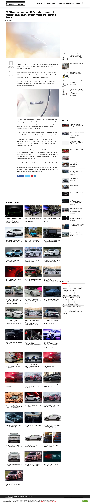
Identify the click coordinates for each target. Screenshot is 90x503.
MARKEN (78, 3)
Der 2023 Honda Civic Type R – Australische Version (51, 261)
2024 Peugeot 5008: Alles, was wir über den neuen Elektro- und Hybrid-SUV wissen (77, 226)
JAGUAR (71, 299)
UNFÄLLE (73, 311)
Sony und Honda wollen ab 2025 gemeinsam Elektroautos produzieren (13, 426)
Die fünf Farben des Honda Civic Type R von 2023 (51, 405)
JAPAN (75, 299)
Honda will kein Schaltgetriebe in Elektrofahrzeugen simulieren (33, 343)
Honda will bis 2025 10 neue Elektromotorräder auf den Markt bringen (32, 366)
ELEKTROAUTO (70, 3)
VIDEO (77, 311)
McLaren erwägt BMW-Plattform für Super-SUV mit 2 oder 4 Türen (77, 125)
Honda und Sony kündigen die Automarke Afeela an (51, 299)
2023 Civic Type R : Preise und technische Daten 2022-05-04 (13, 484)
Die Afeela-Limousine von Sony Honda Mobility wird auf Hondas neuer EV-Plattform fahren (33, 301)
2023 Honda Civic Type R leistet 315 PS (12, 385)
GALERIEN (65, 295)
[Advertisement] (38, 188)
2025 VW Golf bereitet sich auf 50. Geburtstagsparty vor (77, 217)
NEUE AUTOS (66, 304)
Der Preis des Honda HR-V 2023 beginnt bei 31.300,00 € (13, 446)
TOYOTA (65, 311)
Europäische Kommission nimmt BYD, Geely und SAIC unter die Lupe (76, 171)
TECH (77, 309)
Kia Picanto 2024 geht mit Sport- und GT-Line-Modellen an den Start (77, 234)
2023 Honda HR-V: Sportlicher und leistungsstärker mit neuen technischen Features (51, 426)
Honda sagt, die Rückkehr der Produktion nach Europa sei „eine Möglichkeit (33, 220)
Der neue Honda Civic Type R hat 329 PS (33, 405)
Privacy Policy (52, 501)
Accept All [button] (85, 500)
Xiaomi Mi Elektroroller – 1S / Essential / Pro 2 (76, 81)
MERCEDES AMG (78, 302)
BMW (70, 288)
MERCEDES (71, 302)
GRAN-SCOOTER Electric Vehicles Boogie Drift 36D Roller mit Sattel (76, 74)
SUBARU (69, 309)
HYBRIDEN (72, 297)
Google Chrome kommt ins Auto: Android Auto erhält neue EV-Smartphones (76, 201)
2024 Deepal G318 (74, 178)
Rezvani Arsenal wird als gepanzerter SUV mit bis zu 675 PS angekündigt (76, 143)
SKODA (64, 309)
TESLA (81, 309)
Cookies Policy (43, 501)
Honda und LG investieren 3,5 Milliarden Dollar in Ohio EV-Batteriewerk (13, 366)
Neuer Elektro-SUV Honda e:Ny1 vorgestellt (12, 261)
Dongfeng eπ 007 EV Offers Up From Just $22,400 (77, 163)
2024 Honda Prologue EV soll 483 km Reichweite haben (33, 240)
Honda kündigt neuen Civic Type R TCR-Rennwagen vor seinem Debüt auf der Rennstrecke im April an (32, 322)
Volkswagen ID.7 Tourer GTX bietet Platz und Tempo (76, 150)
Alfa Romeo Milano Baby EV (76, 157)
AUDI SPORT (78, 286)
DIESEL (64, 290)
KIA (70, 237)
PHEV (64, 306)
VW (81, 311)
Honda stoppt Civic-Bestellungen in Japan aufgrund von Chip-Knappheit (52, 280)
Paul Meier (11, 66)
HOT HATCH (65, 297)
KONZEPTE (65, 302)
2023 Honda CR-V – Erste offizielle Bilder (50, 446)
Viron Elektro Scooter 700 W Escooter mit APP (76, 64)
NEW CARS (72, 304)
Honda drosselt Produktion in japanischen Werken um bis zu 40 (51, 366)
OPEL (82, 304)
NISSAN (77, 304)
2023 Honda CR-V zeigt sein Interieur (33, 425)
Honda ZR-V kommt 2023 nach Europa (50, 464)
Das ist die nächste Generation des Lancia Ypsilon (77, 186)
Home (6, 9)
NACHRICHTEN (41, 3)
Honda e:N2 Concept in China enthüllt (13, 342)
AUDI (68, 286)
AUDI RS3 (72, 286)
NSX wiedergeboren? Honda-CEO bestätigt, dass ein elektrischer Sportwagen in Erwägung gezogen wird (13, 220)
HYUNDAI (71, 196)
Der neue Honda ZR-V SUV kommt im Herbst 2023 (32, 261)
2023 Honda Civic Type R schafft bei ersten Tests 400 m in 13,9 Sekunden (51, 322)
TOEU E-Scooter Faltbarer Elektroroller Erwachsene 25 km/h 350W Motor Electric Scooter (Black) (76, 91)
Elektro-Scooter (73, 59)
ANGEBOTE (62, 3)
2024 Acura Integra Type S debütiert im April (13, 279)
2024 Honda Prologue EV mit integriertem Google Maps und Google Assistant (51, 241)
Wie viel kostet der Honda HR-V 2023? (14, 464)
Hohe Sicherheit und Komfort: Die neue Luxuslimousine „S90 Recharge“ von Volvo (77, 134)
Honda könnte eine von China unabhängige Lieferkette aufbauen (33, 386)
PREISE (74, 306)
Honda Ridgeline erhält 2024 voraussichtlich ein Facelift (33, 279)
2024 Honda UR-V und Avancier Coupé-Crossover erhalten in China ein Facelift (13, 322)
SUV (73, 309)
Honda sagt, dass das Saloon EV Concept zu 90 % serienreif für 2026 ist (52, 220)
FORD (80, 293)
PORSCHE (69, 306)
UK (69, 311)
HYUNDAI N (65, 299)
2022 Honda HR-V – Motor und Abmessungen (32, 446)
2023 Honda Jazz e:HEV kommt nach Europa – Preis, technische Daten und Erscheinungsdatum (13, 301)
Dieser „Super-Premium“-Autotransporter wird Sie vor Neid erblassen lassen (76, 210)
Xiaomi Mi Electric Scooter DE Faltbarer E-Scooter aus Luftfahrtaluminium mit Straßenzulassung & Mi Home (77, 55)
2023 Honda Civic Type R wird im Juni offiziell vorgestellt (33, 464)
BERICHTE (65, 288)
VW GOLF (65, 313)
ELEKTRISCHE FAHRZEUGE (68, 293)
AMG (64, 286)
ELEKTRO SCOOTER (52, 3)
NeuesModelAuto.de (9, 497)
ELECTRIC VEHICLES (71, 290)
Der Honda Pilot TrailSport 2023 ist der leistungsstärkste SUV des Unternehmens (13, 406)
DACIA (79, 288)
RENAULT (79, 306)
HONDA (10, 20)
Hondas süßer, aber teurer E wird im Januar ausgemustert (14, 240)
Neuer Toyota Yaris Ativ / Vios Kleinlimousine (51, 385)
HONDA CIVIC (76, 295)
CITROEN (74, 288)
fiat (76, 293)
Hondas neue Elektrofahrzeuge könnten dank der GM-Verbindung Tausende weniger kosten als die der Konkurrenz (51, 344)
